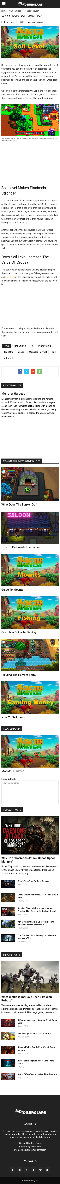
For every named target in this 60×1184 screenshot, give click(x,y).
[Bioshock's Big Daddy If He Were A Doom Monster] (8, 1053)
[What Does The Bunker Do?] (30, 484)
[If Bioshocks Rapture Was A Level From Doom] (8, 1066)
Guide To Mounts (12, 589)
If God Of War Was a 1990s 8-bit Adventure (37, 1074)
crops (21, 352)
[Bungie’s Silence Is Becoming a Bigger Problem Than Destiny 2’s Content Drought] (8, 915)
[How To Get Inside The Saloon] (30, 527)
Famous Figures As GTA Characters (34, 1034)
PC (32, 345)
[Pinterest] (26, 1170)
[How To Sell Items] (30, 697)
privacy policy (14, 1134)
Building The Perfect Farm (18, 675)
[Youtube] (47, 1170)
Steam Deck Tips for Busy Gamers (33, 881)
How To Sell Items (13, 717)
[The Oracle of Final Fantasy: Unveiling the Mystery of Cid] (8, 941)
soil (54, 352)
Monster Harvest (35, 22)
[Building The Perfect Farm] (30, 655)
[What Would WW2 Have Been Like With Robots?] (30, 977)
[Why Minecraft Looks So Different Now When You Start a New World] (8, 927)
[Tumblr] (33, 1170)
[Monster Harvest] (30, 751)
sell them (10, 277)
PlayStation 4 (45, 345)
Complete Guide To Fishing (18, 632)
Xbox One (8, 352)
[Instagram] (19, 1170)
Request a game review (30, 1146)
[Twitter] (40, 1170)
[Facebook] (12, 1170)
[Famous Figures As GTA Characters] (8, 1039)
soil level (8, 358)
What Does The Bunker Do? (19, 504)
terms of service (49, 1131)
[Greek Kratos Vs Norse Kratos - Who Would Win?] (8, 901)
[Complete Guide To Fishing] (30, 612)
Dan (6, 22)
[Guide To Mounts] (30, 570)
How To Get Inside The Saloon (20, 547)
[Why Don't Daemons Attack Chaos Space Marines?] (30, 835)
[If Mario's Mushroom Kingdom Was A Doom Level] (8, 1025)
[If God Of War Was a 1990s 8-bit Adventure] (8, 1079)
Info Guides (20, 345)
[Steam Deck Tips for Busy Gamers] (8, 887)
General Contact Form (30, 1143)
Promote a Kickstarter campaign (30, 1150)
